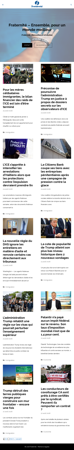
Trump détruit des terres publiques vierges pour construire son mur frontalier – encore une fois (16, 399)
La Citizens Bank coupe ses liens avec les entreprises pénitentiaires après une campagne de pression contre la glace (55, 175)
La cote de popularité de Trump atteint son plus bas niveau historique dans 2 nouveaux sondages (56, 250)
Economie (47, 360)
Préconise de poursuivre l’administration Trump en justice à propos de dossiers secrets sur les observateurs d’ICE (54, 99)
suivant (17, 439)
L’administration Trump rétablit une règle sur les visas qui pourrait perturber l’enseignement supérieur (18, 326)
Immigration (9, 132)
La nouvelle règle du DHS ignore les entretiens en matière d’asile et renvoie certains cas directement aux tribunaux (17, 251)
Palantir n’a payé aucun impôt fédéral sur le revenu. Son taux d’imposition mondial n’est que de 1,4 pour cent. (55, 326)
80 (11, 439)
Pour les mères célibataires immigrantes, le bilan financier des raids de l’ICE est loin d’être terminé (18, 98)
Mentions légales (43, 447)
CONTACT (27, 45)
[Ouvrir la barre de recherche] (71, 4)
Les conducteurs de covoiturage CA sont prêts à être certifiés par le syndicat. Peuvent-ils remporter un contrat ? (55, 399)
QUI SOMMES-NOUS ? (43, 45)
